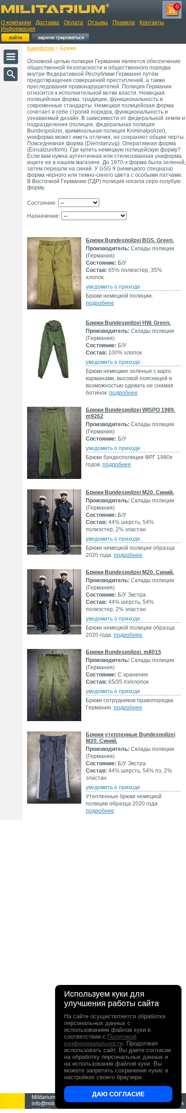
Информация (18, 29)
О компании (16, 22)
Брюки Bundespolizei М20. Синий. (130, 492)
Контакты (152, 22)
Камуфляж (40, 48)
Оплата (73, 22)
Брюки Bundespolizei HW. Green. (128, 323)
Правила (123, 22)
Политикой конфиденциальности (100, 1040)
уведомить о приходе (113, 287)
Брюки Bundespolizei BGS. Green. (130, 240)
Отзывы (98, 22)
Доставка (47, 22)
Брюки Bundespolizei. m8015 (123, 652)
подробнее (100, 303)
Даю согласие (118, 1094)
